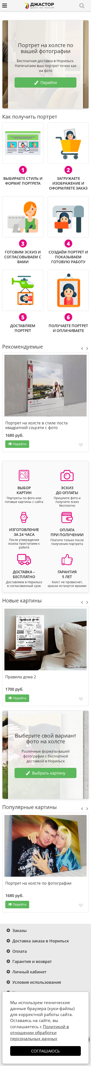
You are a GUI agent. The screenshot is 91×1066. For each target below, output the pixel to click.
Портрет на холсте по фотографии (38, 883)
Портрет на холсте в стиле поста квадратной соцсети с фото (36, 425)
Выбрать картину (48, 773)
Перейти (48, 82)
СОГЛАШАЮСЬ (45, 1051)
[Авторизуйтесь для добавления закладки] (81, 444)
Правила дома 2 (20, 677)
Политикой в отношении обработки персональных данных (39, 1032)
